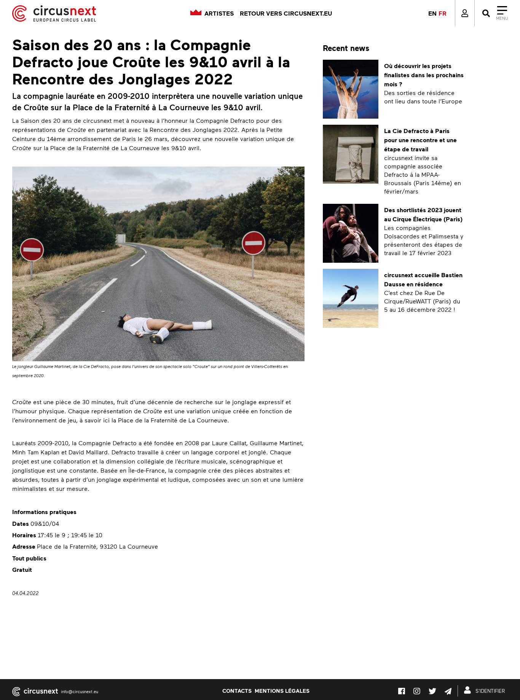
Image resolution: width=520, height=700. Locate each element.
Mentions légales (282, 690)
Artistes (219, 13)
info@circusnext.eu (79, 691)
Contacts (237, 690)
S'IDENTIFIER (489, 691)
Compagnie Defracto (107, 442)
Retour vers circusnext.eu (286, 13)
